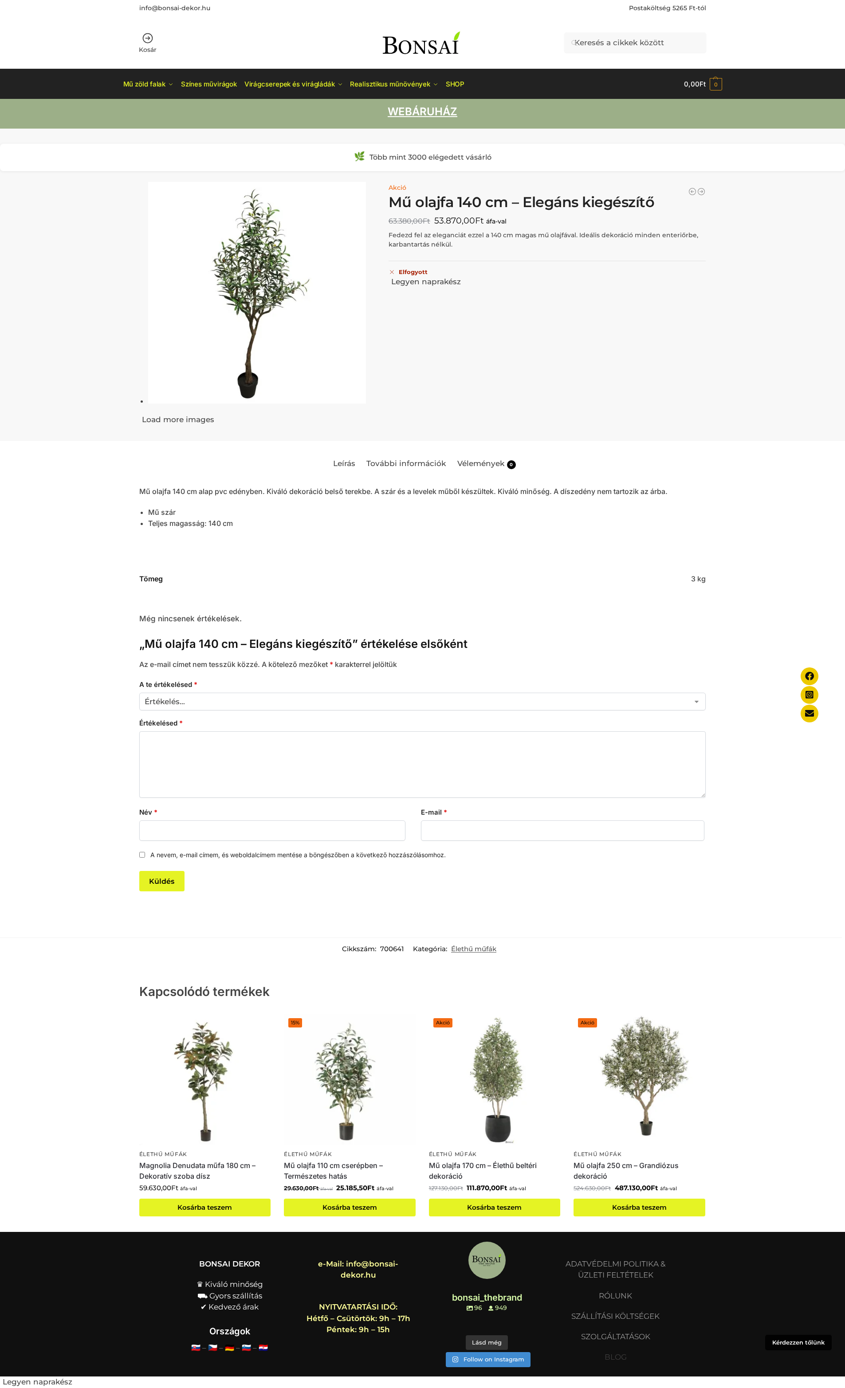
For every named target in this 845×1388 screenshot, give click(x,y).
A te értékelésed (168, 684)
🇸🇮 (246, 1347)
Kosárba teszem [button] (204, 1208)
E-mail (434, 812)
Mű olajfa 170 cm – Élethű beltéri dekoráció (483, 1170)
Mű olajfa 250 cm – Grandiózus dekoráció (626, 1170)
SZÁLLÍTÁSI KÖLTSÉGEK (615, 1316)
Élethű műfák (473, 949)
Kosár (148, 50)
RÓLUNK (615, 1295)
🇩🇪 (229, 1347)
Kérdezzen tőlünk (798, 1342)
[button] (703, 84)
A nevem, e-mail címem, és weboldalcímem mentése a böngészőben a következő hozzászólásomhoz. (298, 855)
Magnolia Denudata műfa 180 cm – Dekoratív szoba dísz (197, 1170)
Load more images (178, 419)
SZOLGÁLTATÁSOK (615, 1336)
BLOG (616, 1357)
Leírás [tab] (344, 463)
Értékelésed (161, 723)
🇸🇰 (195, 1347)
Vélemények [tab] (485, 463)
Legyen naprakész (426, 281)
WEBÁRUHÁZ (422, 111)
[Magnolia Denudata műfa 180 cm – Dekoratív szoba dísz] (692, 191)
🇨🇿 (212, 1347)
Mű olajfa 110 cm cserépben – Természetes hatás (333, 1170)
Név (148, 812)
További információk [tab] (406, 463)
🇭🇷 (263, 1347)
